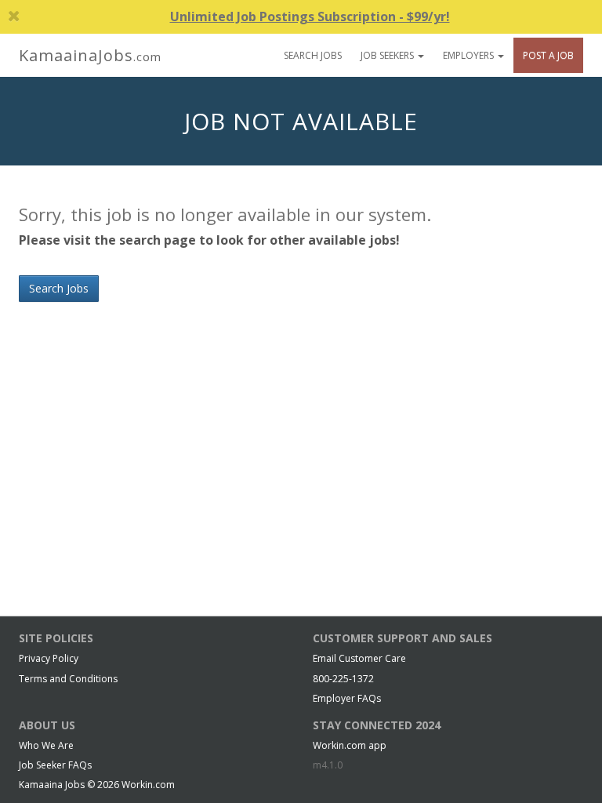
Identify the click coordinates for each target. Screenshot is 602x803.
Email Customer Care (359, 658)
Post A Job (548, 55)
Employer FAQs (347, 698)
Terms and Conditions (68, 678)
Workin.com (148, 784)
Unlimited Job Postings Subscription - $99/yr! (310, 16)
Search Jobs (313, 55)
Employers (469, 55)
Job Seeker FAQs (55, 765)
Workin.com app (349, 745)
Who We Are (46, 745)
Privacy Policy (48, 658)
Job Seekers (388, 55)
